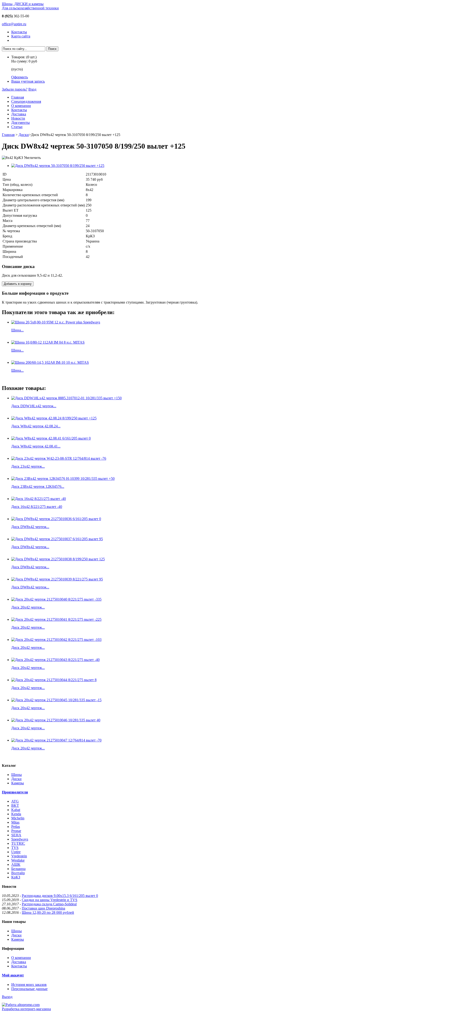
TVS (15, 848)
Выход (7, 997)
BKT (15, 805)
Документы (20, 123)
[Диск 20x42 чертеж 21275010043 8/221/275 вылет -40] (55, 660)
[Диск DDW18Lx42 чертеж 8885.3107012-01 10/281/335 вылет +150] (66, 398)
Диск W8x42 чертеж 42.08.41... (35, 446)
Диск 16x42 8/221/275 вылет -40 (36, 507)
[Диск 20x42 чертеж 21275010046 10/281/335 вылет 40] (55, 720)
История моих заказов (29, 985)
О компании (21, 106)
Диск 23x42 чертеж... (28, 466)
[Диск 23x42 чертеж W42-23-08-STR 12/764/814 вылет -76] (58, 458)
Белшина (18, 869)
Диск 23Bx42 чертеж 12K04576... (37, 486)
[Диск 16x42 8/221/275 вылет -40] (38, 499)
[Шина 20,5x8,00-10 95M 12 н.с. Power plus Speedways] (55, 322)
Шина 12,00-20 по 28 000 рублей (48, 912)
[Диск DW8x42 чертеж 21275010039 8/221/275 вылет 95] (57, 579)
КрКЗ (15, 877)
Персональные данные (29, 989)
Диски (24, 135)
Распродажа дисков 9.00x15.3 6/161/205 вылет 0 (60, 896)
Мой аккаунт (13, 975)
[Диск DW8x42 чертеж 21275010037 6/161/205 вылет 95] (57, 539)
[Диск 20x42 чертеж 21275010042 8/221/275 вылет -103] (56, 640)
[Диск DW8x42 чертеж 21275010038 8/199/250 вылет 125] (58, 559)
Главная (17, 97)
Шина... (17, 330)
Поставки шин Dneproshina (43, 908)
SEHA (16, 835)
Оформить (19, 77)
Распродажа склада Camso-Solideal (49, 904)
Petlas (15, 827)
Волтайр (18, 873)
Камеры (17, 783)
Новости (18, 118)
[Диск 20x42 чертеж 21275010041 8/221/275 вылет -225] (56, 619)
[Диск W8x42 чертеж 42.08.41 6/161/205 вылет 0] (51, 438)
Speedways (19, 839)
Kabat (15, 810)
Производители (15, 792)
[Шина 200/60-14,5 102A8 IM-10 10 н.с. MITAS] (50, 362)
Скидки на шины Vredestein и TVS (49, 900)
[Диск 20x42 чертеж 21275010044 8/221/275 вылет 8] (54, 680)
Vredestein (19, 856)
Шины (16, 775)
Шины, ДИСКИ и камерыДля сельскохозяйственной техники (30, 6)
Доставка (18, 114)
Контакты (19, 32)
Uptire (16, 852)
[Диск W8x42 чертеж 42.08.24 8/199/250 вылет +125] (54, 418)
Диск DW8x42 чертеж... (30, 527)
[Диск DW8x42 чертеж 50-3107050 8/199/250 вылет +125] (57, 166)
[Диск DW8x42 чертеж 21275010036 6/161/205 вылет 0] (56, 519)
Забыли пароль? (14, 89)
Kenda (16, 814)
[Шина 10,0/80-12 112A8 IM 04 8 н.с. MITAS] (48, 342)
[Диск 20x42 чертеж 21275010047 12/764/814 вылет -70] (56, 740)
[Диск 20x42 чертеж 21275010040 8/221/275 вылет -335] (56, 599)
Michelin (17, 818)
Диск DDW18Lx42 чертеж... (33, 406)
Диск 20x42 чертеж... (28, 607)
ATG (15, 801)
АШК (15, 864)
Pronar (16, 831)
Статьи (16, 127)
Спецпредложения (26, 101)
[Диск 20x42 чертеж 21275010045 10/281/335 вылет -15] (56, 700)
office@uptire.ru (14, 24)
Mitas (15, 822)
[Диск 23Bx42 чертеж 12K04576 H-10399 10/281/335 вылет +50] (63, 479)
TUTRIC (18, 843)
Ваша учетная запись (28, 81)
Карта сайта (20, 36)
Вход (32, 89)
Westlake (18, 860)
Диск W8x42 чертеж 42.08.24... (35, 426)
